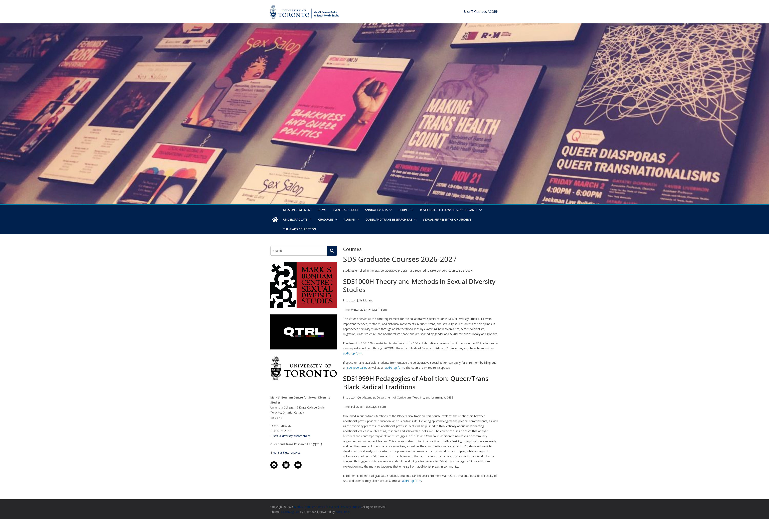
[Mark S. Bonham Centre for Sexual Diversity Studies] (275, 219)
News (322, 210)
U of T (468, 11)
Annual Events (376, 210)
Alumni (349, 219)
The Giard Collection (299, 229)
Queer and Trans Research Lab (388, 219)
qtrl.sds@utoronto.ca (286, 452)
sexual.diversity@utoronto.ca (292, 436)
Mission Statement (297, 210)
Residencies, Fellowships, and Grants (448, 210)
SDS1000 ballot (357, 367)
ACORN (493, 11)
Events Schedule (345, 210)
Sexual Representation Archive (447, 219)
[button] (390, 210)
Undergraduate (295, 219)
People (404, 210)
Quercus (480, 11)
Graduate (325, 219)
